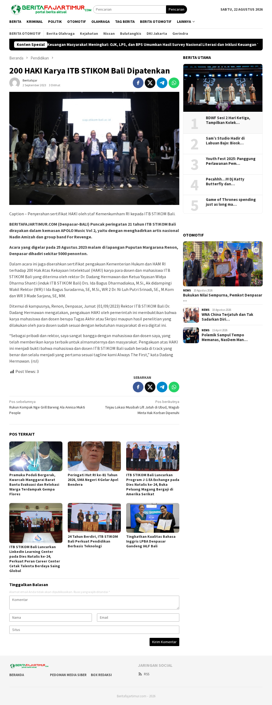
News (187, 290)
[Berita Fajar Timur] (51, 8)
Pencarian (176, 9)
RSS (146, 674)
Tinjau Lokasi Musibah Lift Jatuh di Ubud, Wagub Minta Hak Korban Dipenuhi (142, 407)
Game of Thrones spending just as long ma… (231, 202)
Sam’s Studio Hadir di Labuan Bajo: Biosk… (225, 140)
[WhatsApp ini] (174, 83)
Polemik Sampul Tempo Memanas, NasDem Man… (225, 337)
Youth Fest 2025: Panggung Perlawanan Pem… (231, 161)
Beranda (16, 675)
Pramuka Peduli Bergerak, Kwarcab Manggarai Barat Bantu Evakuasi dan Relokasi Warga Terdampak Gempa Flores (34, 484)
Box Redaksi (101, 675)
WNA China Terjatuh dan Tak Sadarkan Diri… (227, 317)
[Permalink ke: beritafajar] (14, 82)
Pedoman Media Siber (68, 675)
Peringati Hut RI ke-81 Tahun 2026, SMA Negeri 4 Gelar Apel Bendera (93, 479)
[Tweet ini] (150, 83)
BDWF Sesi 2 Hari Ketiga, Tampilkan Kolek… (228, 120)
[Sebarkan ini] (138, 83)
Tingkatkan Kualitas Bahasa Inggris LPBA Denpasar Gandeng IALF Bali (151, 541)
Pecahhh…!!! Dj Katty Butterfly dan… (225, 181)
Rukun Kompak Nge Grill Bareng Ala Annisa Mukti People (47, 407)
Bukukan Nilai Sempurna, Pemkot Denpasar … (222, 297)
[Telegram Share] (162, 83)
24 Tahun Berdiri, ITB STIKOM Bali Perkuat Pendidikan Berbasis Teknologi (93, 541)
